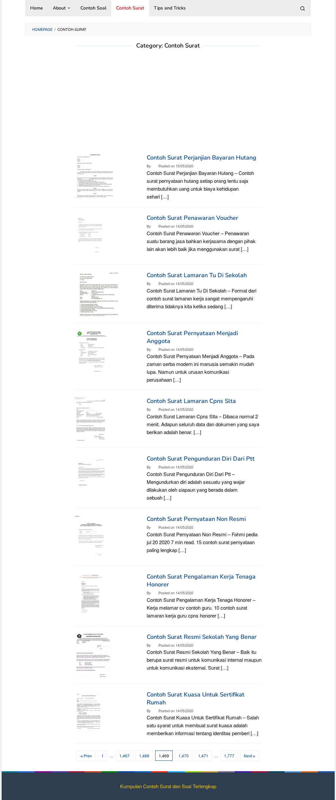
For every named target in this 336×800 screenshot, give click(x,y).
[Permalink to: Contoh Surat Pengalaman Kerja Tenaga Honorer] (90, 593)
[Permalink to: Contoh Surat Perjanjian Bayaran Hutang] (95, 175)
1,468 (144, 755)
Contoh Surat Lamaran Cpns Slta (191, 401)
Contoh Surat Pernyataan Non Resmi (196, 519)
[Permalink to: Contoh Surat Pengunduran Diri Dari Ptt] (91, 476)
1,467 (124, 755)
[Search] (302, 8)
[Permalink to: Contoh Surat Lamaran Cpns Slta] (90, 418)
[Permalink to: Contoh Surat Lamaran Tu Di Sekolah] (97, 292)
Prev (88, 755)
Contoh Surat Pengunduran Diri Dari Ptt (201, 459)
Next (248, 755)
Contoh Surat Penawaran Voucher (192, 218)
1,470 (183, 755)
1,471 (203, 755)
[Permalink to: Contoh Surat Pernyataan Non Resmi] (91, 536)
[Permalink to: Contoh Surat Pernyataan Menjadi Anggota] (91, 350)
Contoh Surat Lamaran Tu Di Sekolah (197, 275)
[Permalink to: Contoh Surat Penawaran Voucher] (90, 235)
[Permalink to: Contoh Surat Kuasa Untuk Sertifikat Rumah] (88, 711)
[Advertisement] (168, 104)
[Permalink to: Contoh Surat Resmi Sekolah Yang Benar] (93, 654)
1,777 (229, 755)
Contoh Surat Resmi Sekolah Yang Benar (202, 637)
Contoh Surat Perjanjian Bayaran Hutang (201, 158)
